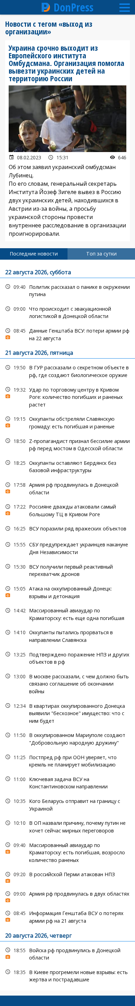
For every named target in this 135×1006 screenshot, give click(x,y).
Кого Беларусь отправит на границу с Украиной (67, 804)
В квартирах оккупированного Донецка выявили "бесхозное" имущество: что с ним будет (67, 713)
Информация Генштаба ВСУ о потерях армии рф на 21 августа (67, 916)
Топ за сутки (101, 253)
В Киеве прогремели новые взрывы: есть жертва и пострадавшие (67, 975)
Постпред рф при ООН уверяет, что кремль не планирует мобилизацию (67, 760)
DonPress (73, 7)
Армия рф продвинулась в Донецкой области (67, 488)
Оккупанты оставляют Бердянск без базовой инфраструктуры (67, 466)
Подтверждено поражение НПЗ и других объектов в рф (67, 657)
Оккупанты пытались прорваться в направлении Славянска (67, 635)
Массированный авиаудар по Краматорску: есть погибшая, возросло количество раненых (67, 852)
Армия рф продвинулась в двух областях (67, 895)
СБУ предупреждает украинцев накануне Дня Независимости (67, 547)
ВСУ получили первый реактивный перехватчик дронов (67, 570)
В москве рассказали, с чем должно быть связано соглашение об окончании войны (67, 683)
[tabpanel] (67, 625)
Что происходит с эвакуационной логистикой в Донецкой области (67, 312)
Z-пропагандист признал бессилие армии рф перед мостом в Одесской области (67, 444)
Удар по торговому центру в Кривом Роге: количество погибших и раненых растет (67, 396)
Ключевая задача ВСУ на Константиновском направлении (67, 782)
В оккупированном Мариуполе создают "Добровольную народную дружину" (67, 738)
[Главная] (46, 7)
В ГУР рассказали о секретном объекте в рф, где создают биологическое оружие (67, 370)
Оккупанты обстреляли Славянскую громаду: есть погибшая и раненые (67, 422)
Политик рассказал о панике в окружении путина (67, 290)
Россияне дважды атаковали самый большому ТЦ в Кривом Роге (67, 510)
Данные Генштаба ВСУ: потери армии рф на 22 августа (67, 334)
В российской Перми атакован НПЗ (67, 876)
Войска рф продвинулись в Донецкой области (67, 953)
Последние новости (34, 253)
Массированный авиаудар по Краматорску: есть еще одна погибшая (67, 613)
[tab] (34, 253)
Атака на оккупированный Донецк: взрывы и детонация (67, 591)
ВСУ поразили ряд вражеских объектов (67, 528)
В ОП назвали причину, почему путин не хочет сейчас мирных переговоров (67, 826)
